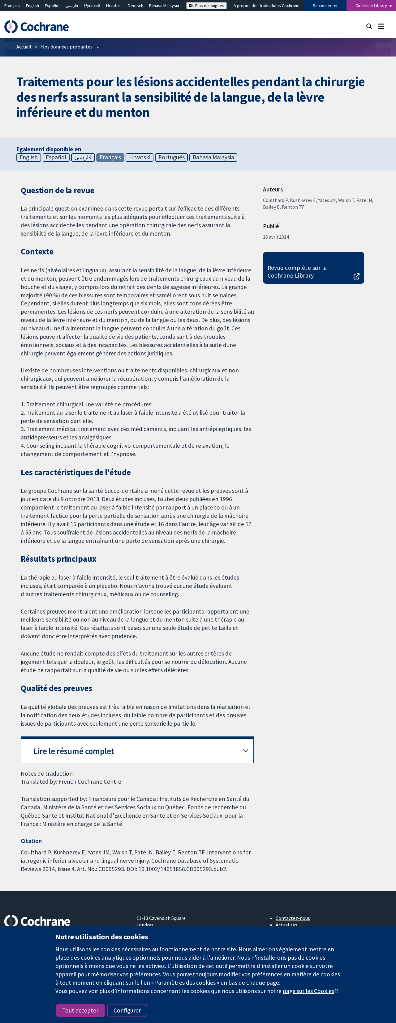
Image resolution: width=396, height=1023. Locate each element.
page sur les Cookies (308, 991)
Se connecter (325, 5)
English (32, 5)
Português (171, 157)
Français (12, 5)
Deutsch (135, 5)
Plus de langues (209, 5)
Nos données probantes (67, 47)
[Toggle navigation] (381, 26)
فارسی (71, 5)
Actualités (286, 925)
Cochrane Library (371, 5)
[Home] (39, 26)
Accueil (23, 47)
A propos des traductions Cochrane (266, 5)
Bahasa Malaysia (164, 5)
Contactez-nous (293, 918)
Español (52, 5)
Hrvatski (114, 5)
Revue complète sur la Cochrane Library (297, 271)
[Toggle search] (369, 26)
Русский (92, 5)
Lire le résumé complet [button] (73, 751)
